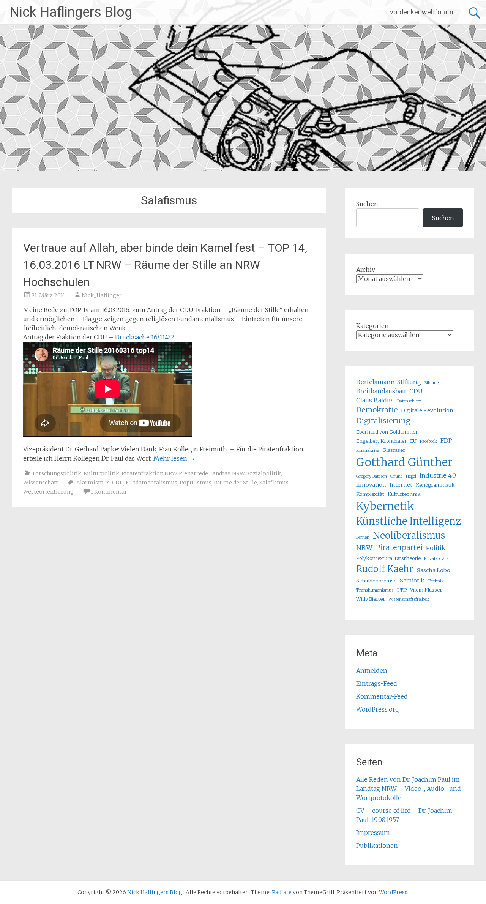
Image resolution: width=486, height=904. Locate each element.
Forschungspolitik (57, 473)
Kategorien (372, 326)
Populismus (195, 482)
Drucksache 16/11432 (144, 337)
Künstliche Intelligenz (408, 521)
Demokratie (377, 409)
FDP (446, 440)
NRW (364, 548)
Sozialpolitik (263, 473)
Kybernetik (385, 506)
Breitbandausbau (381, 391)
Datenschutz (409, 401)
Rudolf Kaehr (384, 568)
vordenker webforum (421, 12)
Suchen (367, 204)
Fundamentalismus (151, 482)
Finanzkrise (367, 450)
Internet (401, 484)
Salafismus (274, 482)
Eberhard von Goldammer (387, 432)
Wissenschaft (40, 482)
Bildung (431, 382)
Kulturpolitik (101, 473)
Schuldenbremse (376, 580)
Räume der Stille (235, 482)
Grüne (396, 476)
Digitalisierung (383, 420)
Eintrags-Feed (376, 683)
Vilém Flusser (426, 590)
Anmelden (371, 670)
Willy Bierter (370, 599)
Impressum (373, 832)
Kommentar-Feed (382, 696)
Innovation (371, 484)
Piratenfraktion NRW (149, 473)
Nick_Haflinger (102, 295)
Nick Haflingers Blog (70, 12)
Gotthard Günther (404, 462)
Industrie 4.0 (438, 475)
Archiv (365, 269)
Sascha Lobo (433, 570)
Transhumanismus (374, 590)
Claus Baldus (375, 400)
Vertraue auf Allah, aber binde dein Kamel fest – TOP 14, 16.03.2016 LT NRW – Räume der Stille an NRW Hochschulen (165, 265)
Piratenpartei (399, 547)
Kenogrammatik (435, 485)
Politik (435, 548)
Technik (436, 581)
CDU (117, 482)
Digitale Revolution (427, 410)
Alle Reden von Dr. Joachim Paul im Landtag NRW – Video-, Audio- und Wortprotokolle (408, 788)
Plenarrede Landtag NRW (211, 473)
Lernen (362, 537)
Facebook (428, 441)
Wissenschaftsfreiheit (408, 599)
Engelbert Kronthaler (381, 441)
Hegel (411, 476)
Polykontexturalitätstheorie (388, 558)
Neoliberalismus (409, 535)
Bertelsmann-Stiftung (388, 382)
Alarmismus (93, 482)
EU (413, 441)
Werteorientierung (48, 491)
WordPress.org (377, 709)
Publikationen (377, 845)
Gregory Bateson (371, 476)
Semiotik (412, 580)
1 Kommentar (109, 491)
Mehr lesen (174, 458)
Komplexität (370, 494)
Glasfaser (393, 450)
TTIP (402, 590)
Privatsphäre (436, 558)
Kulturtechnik (404, 494)
